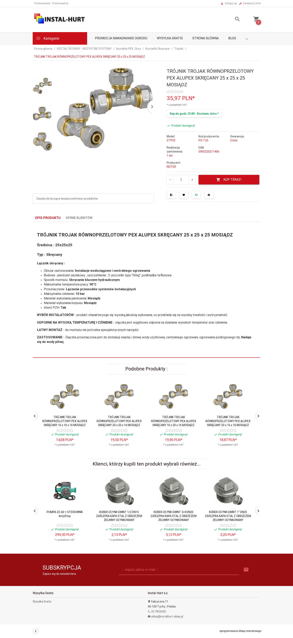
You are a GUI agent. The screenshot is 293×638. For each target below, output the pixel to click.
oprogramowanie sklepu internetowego (240, 631)
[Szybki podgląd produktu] (82, 383)
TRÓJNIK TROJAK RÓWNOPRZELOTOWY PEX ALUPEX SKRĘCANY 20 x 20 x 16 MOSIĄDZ (119, 421)
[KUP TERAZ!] (82, 413)
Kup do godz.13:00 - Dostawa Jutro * (194, 113)
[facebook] (36, 631)
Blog (232, 38)
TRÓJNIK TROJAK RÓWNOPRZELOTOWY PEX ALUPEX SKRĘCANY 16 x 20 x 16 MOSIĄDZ (173, 421)
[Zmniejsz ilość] (170, 180)
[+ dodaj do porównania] (82, 401)
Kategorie (51, 38)
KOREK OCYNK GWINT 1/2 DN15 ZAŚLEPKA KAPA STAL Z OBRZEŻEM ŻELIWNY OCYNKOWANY (119, 516)
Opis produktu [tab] (48, 218)
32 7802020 (158, 611)
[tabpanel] (146, 290)
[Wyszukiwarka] (232, 19)
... (247, 38)
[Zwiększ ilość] (192, 180)
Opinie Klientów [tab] (79, 218)
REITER (171, 166)
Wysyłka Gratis (170, 38)
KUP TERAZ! (232, 179)
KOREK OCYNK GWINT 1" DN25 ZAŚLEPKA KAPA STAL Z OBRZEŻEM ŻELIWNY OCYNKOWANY (228, 516)
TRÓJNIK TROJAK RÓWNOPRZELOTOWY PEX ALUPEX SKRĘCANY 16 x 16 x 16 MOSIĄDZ (64, 421)
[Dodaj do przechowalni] (82, 392)
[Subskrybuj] (246, 569)
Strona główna (205, 38)
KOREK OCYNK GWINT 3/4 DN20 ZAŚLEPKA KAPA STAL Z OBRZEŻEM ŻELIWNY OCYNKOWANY (173, 516)
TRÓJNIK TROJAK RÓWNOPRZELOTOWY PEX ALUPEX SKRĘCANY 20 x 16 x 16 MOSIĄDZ (228, 421)
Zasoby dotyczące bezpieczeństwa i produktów (67, 198)
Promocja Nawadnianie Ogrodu (121, 38)
